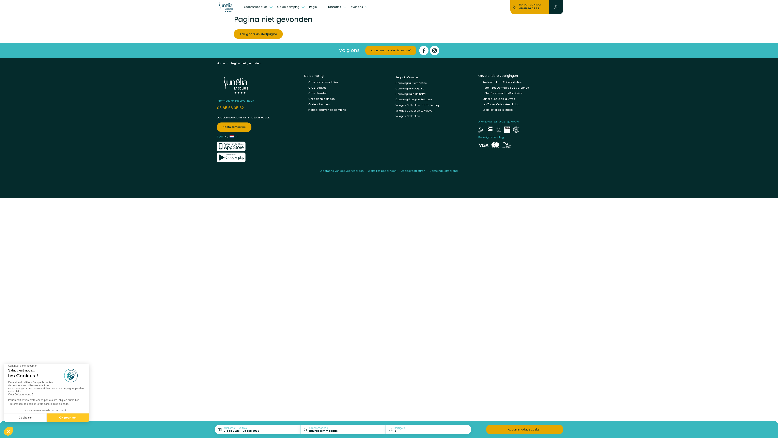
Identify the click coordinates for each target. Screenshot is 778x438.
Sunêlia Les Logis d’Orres (499, 99)
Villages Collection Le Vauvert (414, 110)
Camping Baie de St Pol (410, 94)
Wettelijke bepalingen (382, 171)
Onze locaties (317, 87)
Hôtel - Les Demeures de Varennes (506, 87)
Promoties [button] (334, 7)
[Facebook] (424, 50)
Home (221, 63)
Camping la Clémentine (411, 83)
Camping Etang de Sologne (413, 99)
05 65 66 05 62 (529, 8)
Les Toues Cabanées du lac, (501, 104)
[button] (556, 7)
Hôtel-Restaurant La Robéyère (503, 93)
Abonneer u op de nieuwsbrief (391, 50)
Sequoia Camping (407, 77)
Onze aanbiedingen (321, 99)
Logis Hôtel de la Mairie (498, 110)
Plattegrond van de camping (327, 110)
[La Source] (228, 7)
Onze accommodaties (323, 82)
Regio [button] (313, 7)
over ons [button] (357, 7)
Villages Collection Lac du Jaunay (417, 105)
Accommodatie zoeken (524, 429)
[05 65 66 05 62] (515, 7)
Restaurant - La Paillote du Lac (502, 82)
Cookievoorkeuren (413, 171)
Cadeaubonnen (319, 104)
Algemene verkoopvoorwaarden (342, 171)
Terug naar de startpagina (258, 34)
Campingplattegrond (444, 171)
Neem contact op (234, 127)
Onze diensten (317, 93)
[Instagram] (434, 50)
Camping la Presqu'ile (409, 88)
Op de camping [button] (288, 7)
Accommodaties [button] (256, 7)
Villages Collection (407, 116)
